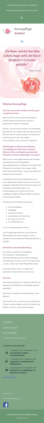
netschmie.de (22, 418)
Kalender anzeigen (9, 377)
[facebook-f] (22, 18)
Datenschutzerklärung (11, 398)
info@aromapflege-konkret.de (17, 10)
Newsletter (34, 10)
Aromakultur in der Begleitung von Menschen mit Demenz (22, 371)
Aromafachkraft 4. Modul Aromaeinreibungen (19, 354)
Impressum (7, 393)
